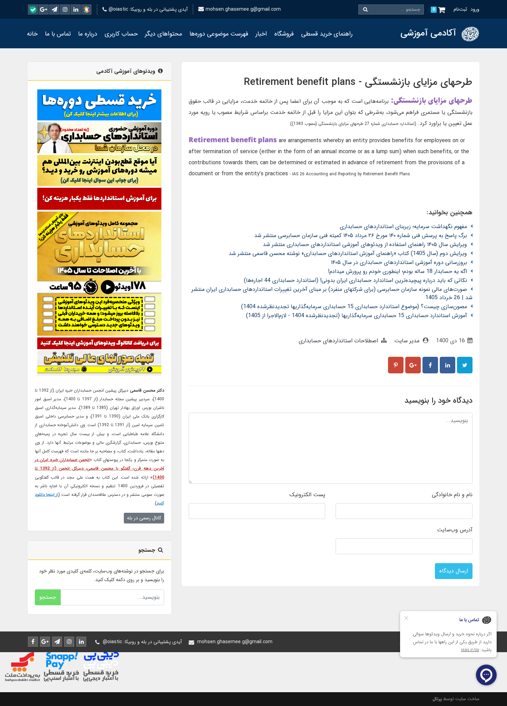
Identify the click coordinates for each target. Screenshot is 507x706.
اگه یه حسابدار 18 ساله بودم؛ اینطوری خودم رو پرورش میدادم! (397, 271)
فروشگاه (284, 34)
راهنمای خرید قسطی (326, 34)
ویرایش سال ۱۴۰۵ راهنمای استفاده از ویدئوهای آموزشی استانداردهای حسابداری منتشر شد (365, 244)
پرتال (437, 699)
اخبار (261, 34)
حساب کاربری (121, 34)
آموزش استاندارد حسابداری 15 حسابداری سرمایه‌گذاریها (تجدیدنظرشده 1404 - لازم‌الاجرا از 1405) (356, 315)
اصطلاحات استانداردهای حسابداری (338, 340)
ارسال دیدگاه (453, 571)
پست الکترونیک (307, 494)
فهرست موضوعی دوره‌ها (218, 34)
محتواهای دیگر (163, 34)
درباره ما (87, 34)
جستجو (47, 597)
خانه (32, 34)
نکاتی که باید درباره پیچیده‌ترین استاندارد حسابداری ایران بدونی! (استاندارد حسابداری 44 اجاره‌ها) (355, 280)
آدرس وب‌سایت (455, 530)
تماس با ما (58, 34)
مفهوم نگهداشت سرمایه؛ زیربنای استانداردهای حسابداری (403, 226)
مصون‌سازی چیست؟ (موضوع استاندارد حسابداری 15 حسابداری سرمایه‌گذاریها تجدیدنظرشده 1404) (354, 306)
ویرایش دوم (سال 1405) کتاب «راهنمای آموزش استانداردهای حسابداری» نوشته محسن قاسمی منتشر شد (348, 253)
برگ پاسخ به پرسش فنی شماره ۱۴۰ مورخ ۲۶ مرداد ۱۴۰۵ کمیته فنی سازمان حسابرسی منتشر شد (360, 235)
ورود (474, 9)
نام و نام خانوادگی (452, 494)
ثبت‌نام (460, 9)
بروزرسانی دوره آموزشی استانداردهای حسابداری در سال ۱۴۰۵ (399, 262)
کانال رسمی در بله (144, 518)
